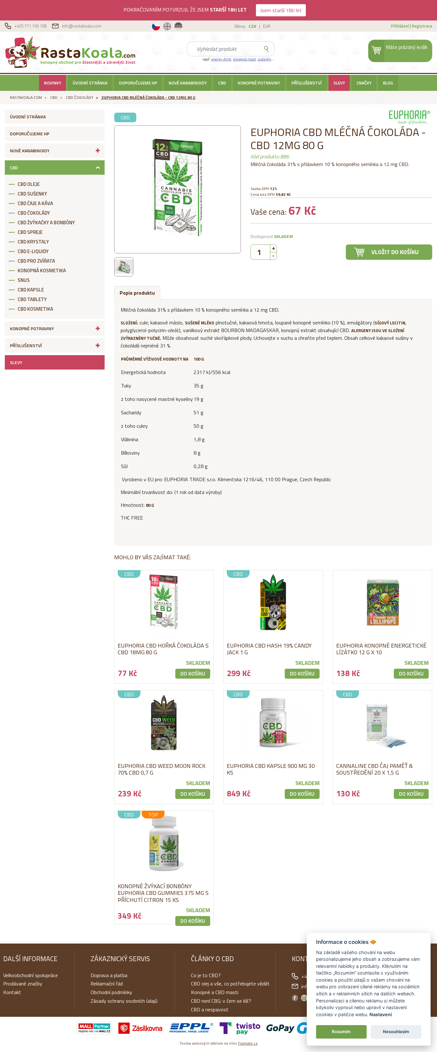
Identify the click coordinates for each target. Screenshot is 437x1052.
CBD (222, 83)
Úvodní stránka (90, 83)
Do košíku (192, 673)
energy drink (221, 59)
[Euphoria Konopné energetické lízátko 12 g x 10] (382, 602)
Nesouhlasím (396, 1031)
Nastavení (380, 1014)
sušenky (264, 59)
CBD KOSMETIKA (35, 309)
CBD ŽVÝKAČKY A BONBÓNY (46, 222)
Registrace (422, 26)
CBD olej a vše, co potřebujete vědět (230, 983)
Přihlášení (400, 26)
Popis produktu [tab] (137, 293)
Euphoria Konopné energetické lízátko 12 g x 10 (381, 649)
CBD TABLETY (32, 299)
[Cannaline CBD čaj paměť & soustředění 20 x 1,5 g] (382, 722)
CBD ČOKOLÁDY (79, 97)
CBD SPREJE (30, 232)
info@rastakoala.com (81, 26)
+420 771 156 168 (30, 26)
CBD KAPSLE (31, 289)
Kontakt (12, 992)
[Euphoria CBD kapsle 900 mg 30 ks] (273, 722)
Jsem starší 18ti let (281, 10)
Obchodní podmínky (111, 992)
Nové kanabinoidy (188, 83)
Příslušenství (306, 83)
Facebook (295, 998)
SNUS (24, 280)
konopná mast (244, 59)
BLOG (388, 83)
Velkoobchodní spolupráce (30, 975)
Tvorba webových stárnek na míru (218, 1043)
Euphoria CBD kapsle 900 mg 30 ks (271, 769)
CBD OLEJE (29, 184)
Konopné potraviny (259, 83)
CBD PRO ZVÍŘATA (36, 261)
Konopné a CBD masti (214, 992)
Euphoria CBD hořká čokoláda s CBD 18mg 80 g (163, 649)
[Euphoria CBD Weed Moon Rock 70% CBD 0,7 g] (164, 722)
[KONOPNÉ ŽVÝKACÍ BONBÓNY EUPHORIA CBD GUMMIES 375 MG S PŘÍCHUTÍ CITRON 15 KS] (164, 843)
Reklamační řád (107, 983)
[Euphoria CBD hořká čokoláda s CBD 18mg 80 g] (164, 602)
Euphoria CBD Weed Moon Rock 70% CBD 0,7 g (161, 769)
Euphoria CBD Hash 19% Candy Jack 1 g (269, 649)
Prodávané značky (22, 983)
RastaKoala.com (71, 52)
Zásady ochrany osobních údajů (124, 1001)
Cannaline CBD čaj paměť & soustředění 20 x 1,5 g (374, 769)
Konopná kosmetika (42, 270)
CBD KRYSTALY (33, 241)
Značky (363, 83)
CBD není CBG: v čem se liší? (221, 1001)
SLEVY (339, 83)
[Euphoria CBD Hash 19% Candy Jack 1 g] (273, 602)
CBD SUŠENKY (32, 193)
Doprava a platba (109, 975)
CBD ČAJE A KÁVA (35, 203)
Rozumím (341, 1031)
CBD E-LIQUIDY (33, 251)
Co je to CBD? (206, 975)
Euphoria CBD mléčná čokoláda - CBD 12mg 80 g (148, 97)
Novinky (52, 83)
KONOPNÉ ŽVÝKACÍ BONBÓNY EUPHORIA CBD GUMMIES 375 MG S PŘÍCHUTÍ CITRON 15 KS (163, 893)
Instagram (304, 998)
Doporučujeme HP (138, 83)
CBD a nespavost (209, 1009)
